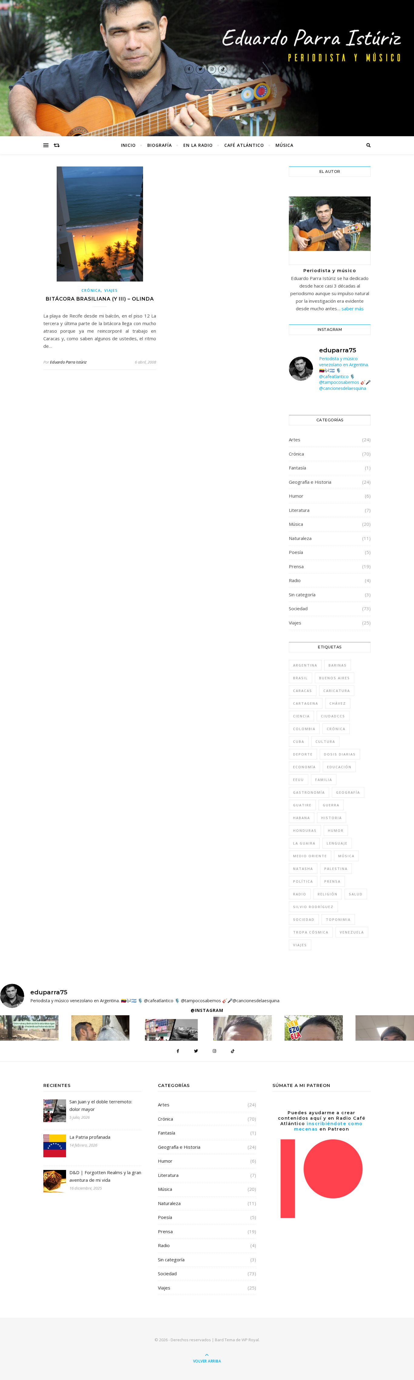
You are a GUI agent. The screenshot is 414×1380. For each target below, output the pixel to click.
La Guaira (304, 843)
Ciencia (301, 716)
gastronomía (309, 792)
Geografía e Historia (310, 482)
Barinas (338, 665)
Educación (339, 767)
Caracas (302, 690)
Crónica (91, 290)
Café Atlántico (244, 145)
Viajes (111, 290)
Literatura (299, 510)
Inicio (128, 145)
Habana (301, 817)
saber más (353, 308)
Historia (331, 817)
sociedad (304, 919)
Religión (328, 894)
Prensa (296, 566)
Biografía (159, 145)
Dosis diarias (340, 754)
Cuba (298, 741)
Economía (304, 767)
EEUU (298, 779)
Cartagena (305, 703)
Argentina (305, 665)
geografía (348, 792)
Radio (295, 580)
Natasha (303, 868)
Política (303, 881)
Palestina (336, 868)
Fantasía (297, 468)
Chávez (337, 703)
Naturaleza (300, 538)
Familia (323, 779)
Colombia (304, 728)
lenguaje (337, 843)
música (346, 856)
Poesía (296, 552)
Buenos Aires (334, 678)
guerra (331, 805)
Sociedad (298, 608)
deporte (303, 754)
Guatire (302, 805)
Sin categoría (302, 594)
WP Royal (250, 1339)
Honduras (305, 830)
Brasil (300, 678)
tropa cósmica (311, 932)
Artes (294, 439)
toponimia (338, 919)
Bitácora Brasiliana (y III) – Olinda (100, 299)
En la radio (198, 145)
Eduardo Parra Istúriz (68, 362)
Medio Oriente (310, 856)
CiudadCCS (333, 716)
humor (336, 830)
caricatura (336, 690)
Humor (296, 496)
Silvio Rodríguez (313, 906)
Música (284, 145)
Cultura (325, 741)
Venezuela (352, 932)
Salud (356, 894)
